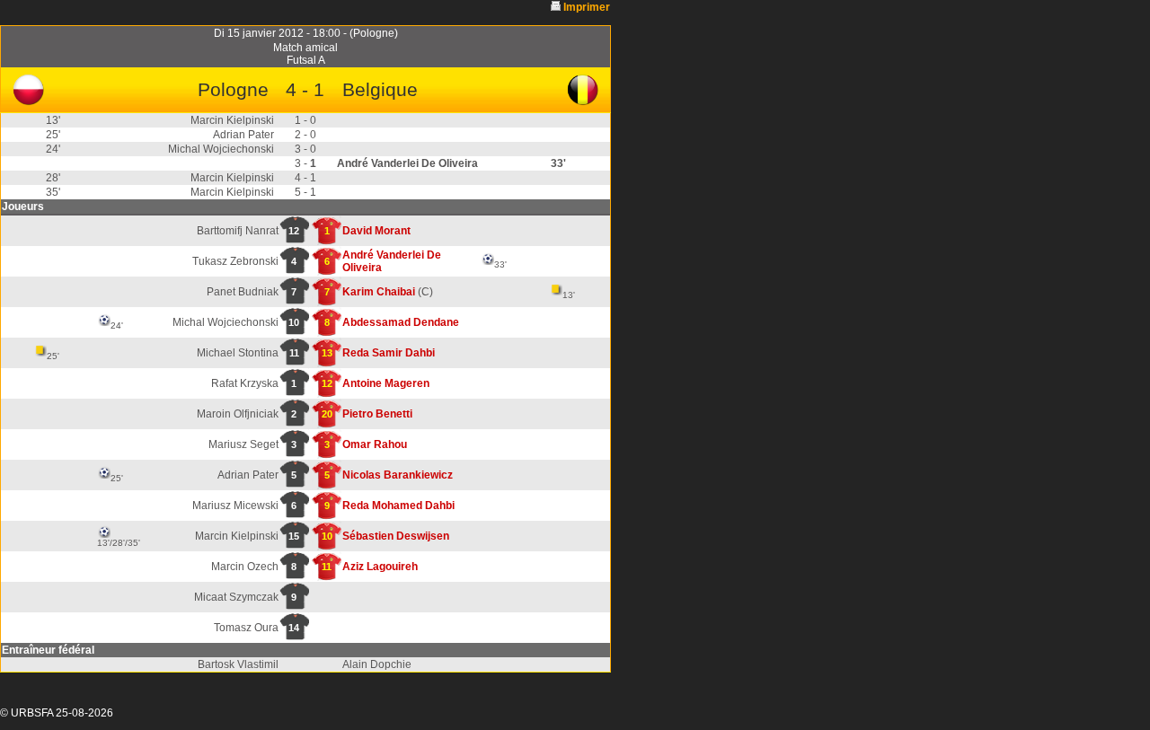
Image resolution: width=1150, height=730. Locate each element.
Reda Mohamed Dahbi (398, 505)
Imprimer (586, 7)
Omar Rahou (374, 444)
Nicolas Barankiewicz (397, 475)
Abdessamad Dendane (400, 322)
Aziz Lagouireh (380, 566)
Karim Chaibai (378, 292)
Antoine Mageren (385, 383)
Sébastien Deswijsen (395, 536)
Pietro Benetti (377, 414)
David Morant (376, 230)
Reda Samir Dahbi (388, 353)
